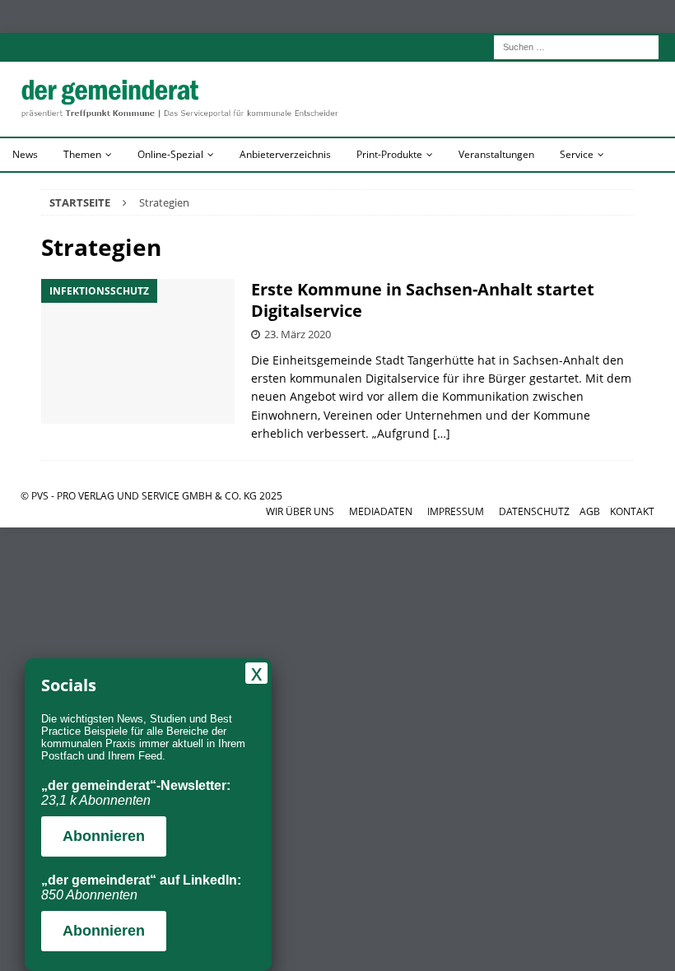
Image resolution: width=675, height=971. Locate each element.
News (25, 154)
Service (577, 154)
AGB (590, 511)
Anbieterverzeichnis (285, 154)
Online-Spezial (170, 154)
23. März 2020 (297, 334)
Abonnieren (104, 836)
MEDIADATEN (380, 511)
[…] (441, 433)
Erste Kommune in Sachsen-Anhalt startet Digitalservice (422, 300)
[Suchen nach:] (576, 45)
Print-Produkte (389, 154)
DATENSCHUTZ (534, 511)
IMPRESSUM (455, 511)
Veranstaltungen (496, 154)
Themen (82, 154)
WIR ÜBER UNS (300, 511)
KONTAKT (632, 511)
